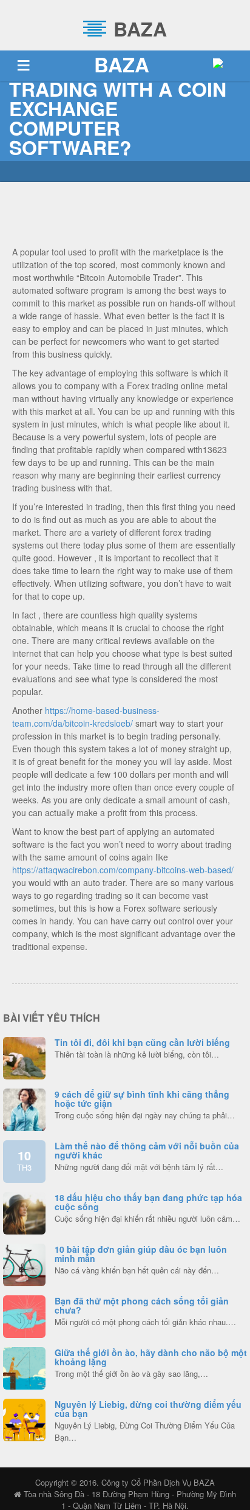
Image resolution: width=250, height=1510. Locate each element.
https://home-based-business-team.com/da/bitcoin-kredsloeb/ (86, 716)
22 (24, 1366)
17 (24, 1418)
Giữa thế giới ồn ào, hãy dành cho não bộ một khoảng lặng (151, 1357)
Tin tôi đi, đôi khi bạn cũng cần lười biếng (142, 1042)
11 (24, 1108)
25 (24, 1211)
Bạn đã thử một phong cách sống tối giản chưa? (142, 1305)
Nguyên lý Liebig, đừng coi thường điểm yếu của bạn (148, 1408)
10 (24, 1159)
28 (24, 1263)
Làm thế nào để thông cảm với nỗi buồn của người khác (147, 1150)
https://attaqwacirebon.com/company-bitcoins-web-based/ (123, 870)
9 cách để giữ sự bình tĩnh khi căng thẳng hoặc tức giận (142, 1098)
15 (24, 1314)
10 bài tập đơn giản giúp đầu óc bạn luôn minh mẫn (141, 1253)
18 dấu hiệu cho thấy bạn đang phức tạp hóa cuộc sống (148, 1202)
